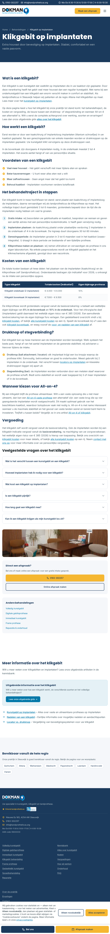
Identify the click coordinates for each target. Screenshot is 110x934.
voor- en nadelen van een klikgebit (70, 324)
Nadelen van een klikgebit (21, 717)
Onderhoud (62, 868)
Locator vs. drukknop (18, 722)
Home (5, 29)
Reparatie (6, 877)
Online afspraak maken (55, 587)
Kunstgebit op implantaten (21, 712)
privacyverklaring (24, 920)
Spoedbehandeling (11, 873)
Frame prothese (13, 623)
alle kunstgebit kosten (42, 320)
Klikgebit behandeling (12, 859)
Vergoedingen (63, 859)
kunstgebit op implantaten (38, 100)
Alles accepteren (96, 912)
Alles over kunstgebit (67, 850)
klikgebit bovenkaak (18, 324)
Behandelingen (19, 29)
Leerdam (81, 766)
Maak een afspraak (87, 11)
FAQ (59, 873)
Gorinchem (9, 766)
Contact (6, 901)
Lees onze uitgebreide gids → (23, 699)
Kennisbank (62, 845)
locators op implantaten (73, 362)
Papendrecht (66, 766)
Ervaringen (7, 896)
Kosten (60, 854)
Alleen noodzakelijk (71, 912)
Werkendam (35, 766)
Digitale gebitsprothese (17, 613)
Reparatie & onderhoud (16, 628)
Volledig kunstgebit (15, 608)
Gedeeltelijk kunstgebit (13, 868)
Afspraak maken (84, 929)
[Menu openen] (105, 11)
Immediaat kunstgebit (16, 618)
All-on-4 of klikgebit (79, 412)
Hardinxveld (96, 766)
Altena (22, 766)
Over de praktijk (9, 892)
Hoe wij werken (64, 864)
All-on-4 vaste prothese (39, 397)
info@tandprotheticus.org (36, 2)
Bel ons (30, 929)
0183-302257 (11, 2)
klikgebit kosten (10, 320)
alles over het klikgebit (49, 119)
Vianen (7, 772)
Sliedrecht (51, 766)
